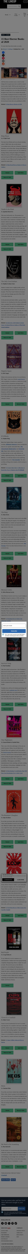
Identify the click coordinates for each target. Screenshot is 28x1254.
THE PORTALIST (4, 1238)
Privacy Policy (20, 1234)
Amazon (7, 172)
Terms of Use (19, 1232)
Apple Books (21, 172)
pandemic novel (13, 690)
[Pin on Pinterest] (3, 58)
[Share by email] (3, 61)
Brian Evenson (7, 752)
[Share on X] (3, 55)
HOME (3, 34)
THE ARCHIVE (4, 1232)
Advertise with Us (21, 1230)
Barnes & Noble (7, 177)
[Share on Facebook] (3, 52)
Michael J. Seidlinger (8, 49)
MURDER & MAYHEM (5, 1236)
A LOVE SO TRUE (4, 1230)
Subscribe (25, 1)
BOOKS (8, 34)
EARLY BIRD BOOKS (5, 1234)
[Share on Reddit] (3, 64)
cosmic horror (21, 379)
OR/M (18, 1236)
